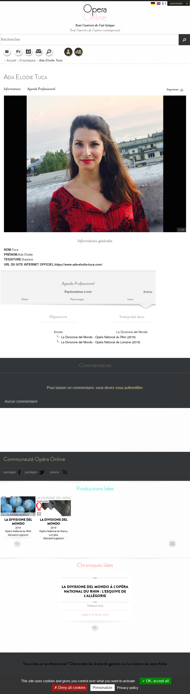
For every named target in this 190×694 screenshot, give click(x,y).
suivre (54, 472)
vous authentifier (128, 388)
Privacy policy (127, 688)
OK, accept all (157, 681)
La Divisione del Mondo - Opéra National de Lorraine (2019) (100, 342)
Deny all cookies (71, 688)
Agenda (28, 52)
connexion (176, 3)
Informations (12, 89)
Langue (18, 52)
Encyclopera (27, 60)
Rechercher (49, 52)
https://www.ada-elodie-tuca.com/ (78, 264)
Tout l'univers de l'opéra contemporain (95, 30)
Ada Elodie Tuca (50, 60)
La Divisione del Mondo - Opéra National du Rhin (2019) (98, 337)
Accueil (11, 60)
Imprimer (173, 89)
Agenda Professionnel (41, 89)
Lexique (39, 52)
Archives (147, 292)
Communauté (78, 52)
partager (9, 472)
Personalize (102, 688)
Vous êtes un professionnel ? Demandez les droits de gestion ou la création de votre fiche (95, 664)
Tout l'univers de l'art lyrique (95, 25)
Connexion (68, 52)
